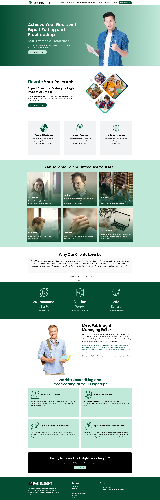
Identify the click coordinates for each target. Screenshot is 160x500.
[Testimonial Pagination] (78, 280)
